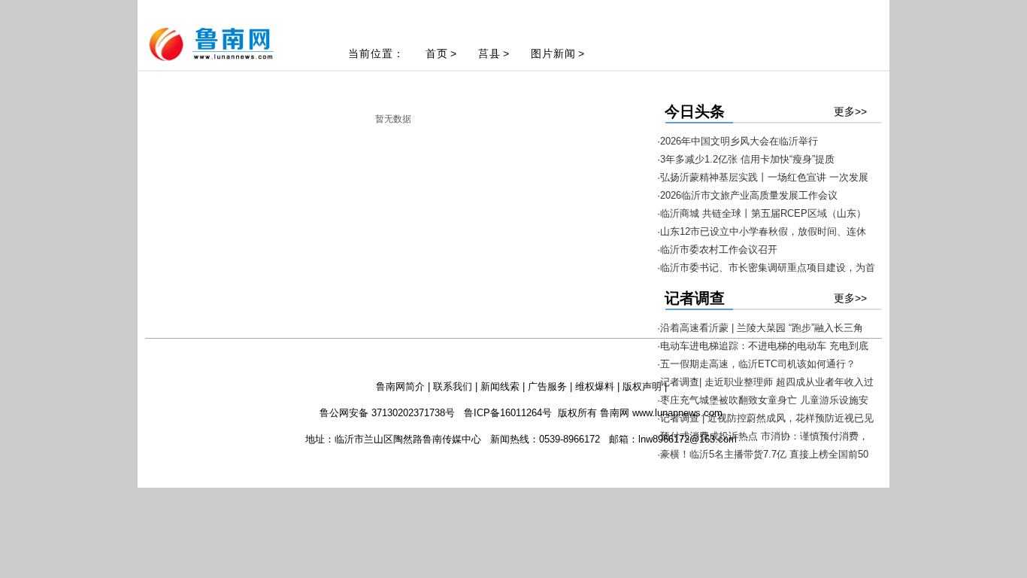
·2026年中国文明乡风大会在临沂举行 (737, 141)
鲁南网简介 (400, 386)
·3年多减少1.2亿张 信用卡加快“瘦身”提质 (746, 159)
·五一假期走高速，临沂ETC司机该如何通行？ (756, 364)
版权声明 (642, 386)
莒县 (489, 53)
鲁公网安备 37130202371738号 (387, 412)
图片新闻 (553, 53)
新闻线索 (500, 386)
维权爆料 (594, 386)
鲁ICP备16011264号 (508, 412)
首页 (437, 53)
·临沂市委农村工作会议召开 (717, 249)
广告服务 (547, 386)
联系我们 (452, 386)
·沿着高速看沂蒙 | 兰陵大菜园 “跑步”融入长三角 (760, 327)
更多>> (850, 111)
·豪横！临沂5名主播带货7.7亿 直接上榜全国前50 (762, 454)
